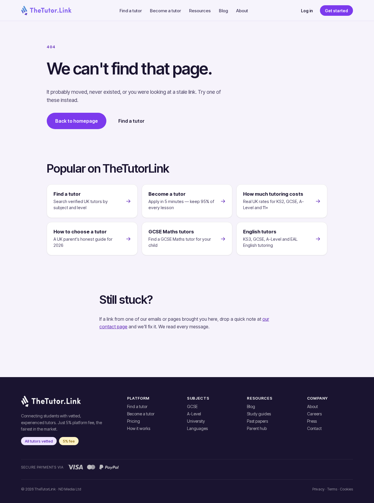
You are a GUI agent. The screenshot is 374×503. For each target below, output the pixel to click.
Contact (314, 428)
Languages (197, 428)
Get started (336, 10)
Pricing (133, 421)
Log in (307, 10)
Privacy (318, 489)
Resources (200, 10)
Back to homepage (76, 121)
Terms (332, 489)
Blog (223, 10)
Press (312, 421)
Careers (314, 413)
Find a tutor (131, 10)
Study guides (259, 413)
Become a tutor (165, 10)
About (242, 10)
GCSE (192, 406)
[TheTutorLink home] (46, 10)
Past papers (257, 421)
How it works (138, 428)
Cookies (346, 489)
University (196, 421)
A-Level (194, 413)
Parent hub (257, 428)
